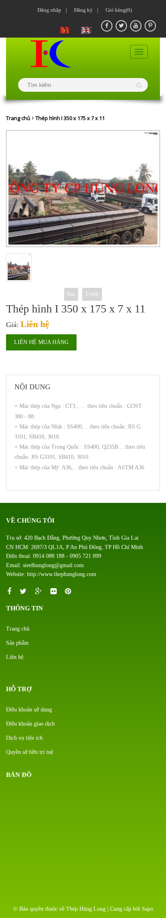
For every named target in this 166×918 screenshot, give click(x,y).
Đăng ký (82, 10)
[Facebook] (106, 26)
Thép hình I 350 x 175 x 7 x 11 (70, 118)
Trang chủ (18, 118)
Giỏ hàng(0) (117, 10)
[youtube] (135, 26)
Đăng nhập (48, 10)
